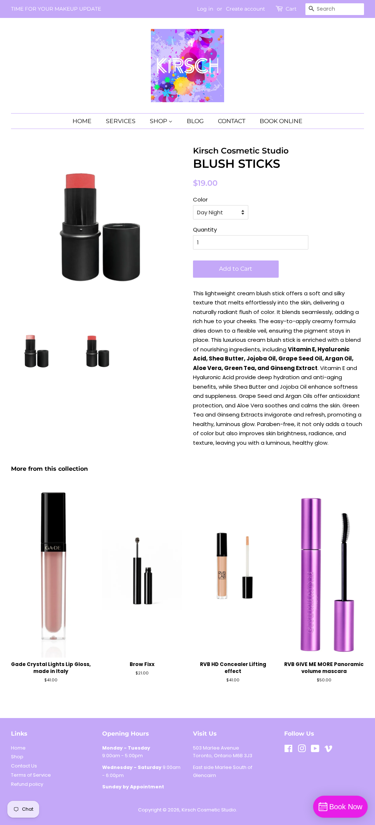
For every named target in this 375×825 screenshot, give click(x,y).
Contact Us (24, 766)
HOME (82, 121)
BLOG (195, 121)
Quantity (205, 229)
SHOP (159, 121)
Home (18, 748)
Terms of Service (31, 775)
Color (200, 199)
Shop (17, 757)
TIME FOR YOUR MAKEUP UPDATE (56, 8)
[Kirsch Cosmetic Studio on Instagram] (302, 750)
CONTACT (231, 121)
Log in (205, 8)
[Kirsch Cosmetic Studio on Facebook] (288, 750)
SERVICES (120, 121)
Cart (291, 8)
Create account (245, 8)
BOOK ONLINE (281, 121)
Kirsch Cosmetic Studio (209, 810)
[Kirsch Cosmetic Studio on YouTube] (315, 750)
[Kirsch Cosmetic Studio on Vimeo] (328, 750)
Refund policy (27, 784)
